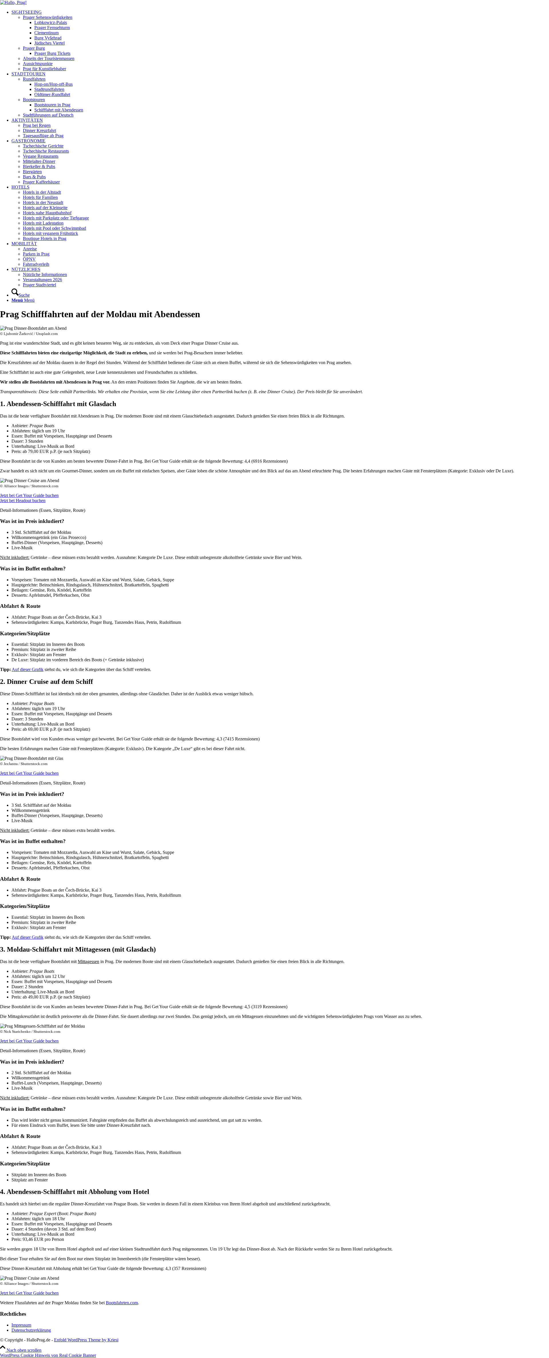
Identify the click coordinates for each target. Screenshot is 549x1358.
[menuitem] (280, 40)
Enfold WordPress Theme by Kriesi (86, 1339)
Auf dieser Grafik (27, 669)
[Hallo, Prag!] (13, 2)
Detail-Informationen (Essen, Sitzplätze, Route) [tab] (42, 510)
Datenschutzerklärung (31, 1330)
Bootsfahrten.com (122, 1302)
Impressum (21, 1325)
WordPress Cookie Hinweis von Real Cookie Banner (48, 1355)
